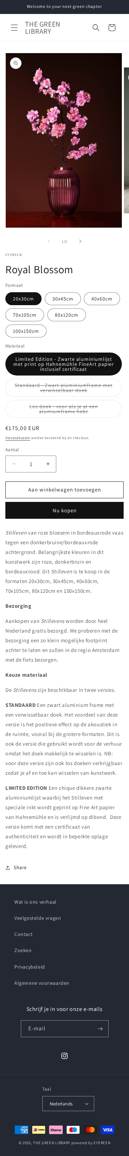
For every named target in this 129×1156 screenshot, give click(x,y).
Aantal (12, 450)
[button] (14, 28)
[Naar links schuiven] (49, 241)
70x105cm (25, 315)
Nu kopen (65, 510)
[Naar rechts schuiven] (80, 241)
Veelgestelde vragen (37, 918)
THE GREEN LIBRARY (51, 1142)
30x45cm (62, 298)
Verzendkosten (17, 437)
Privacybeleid (29, 967)
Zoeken (23, 950)
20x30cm (23, 298)
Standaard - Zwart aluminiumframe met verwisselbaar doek (66, 389)
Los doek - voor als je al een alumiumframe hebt (73, 410)
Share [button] (20, 867)
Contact (23, 934)
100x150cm (26, 331)
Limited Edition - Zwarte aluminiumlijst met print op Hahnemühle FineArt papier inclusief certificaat (63, 364)
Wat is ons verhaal (35, 902)
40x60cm (102, 298)
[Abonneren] (100, 1028)
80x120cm (66, 315)
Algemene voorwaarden (42, 983)
